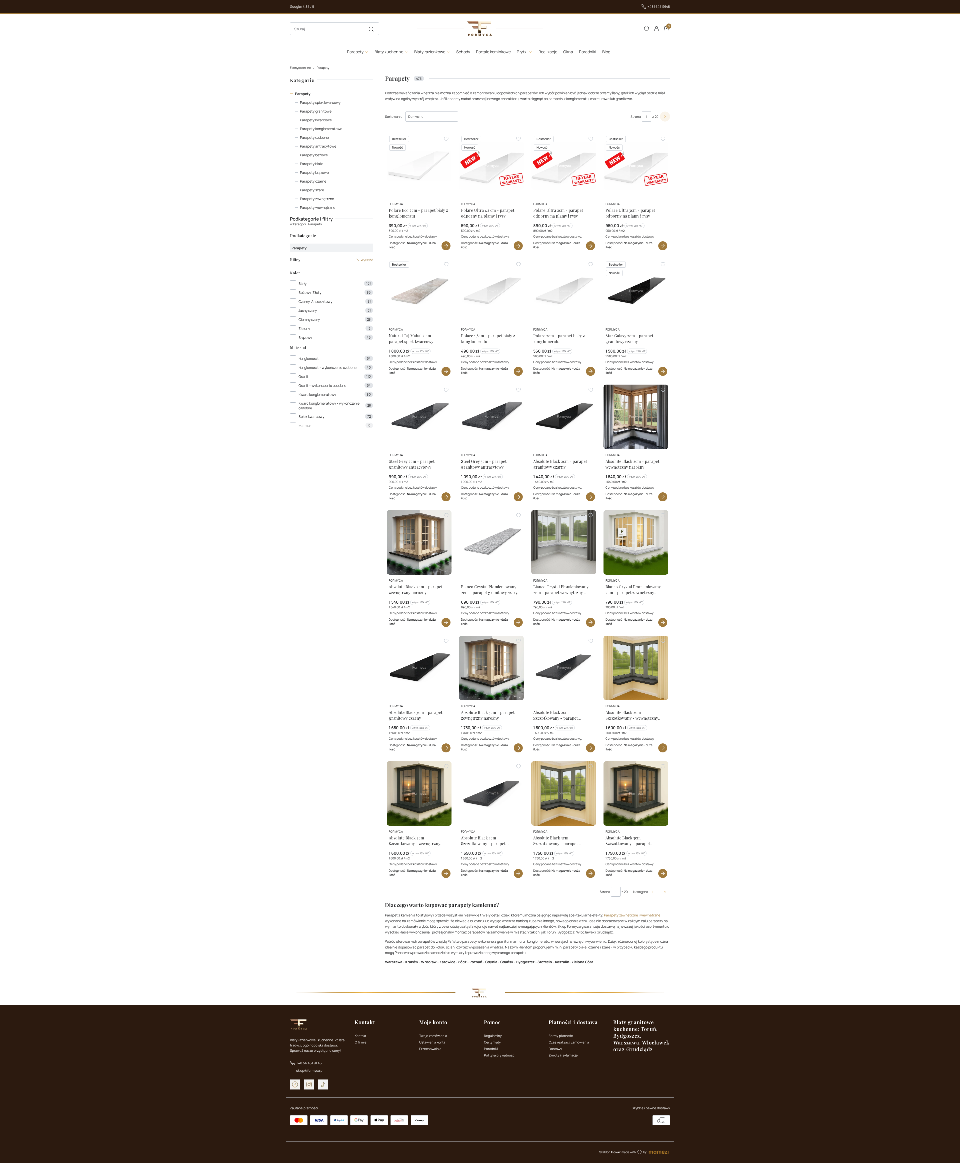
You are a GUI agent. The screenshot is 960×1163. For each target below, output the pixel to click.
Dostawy (555, 1048)
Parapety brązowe (314, 172)
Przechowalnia (430, 1048)
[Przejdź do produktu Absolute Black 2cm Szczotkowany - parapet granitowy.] (563, 668)
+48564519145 (659, 6)
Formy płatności (561, 1035)
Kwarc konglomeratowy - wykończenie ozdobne (329, 405)
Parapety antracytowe (318, 146)
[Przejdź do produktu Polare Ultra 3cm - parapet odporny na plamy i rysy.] (636, 166)
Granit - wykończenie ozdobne (322, 385)
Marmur (304, 425)
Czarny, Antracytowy (315, 301)
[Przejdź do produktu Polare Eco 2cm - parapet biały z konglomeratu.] (419, 166)
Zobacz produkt (446, 245)
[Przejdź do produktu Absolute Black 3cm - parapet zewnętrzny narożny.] (491, 668)
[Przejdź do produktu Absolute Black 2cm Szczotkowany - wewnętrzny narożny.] (636, 668)
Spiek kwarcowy (311, 416)
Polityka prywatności (499, 1055)
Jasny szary (307, 310)
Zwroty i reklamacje (563, 1055)
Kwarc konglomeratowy (317, 394)
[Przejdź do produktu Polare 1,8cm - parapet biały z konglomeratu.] (491, 291)
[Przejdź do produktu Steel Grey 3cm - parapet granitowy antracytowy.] (491, 417)
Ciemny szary (309, 319)
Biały (302, 283)
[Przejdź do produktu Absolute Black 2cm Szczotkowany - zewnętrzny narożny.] (419, 793)
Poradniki (491, 1048)
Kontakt (360, 1035)
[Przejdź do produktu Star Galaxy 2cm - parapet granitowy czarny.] (636, 291)
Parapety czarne (313, 181)
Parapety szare (312, 190)
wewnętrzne (650, 915)
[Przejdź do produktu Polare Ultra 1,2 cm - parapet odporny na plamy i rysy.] (491, 166)
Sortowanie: (394, 116)
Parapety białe (311, 163)
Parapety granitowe (316, 111)
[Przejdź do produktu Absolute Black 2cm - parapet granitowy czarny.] (563, 417)
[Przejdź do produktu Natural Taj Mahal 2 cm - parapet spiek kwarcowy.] (419, 291)
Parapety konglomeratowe (321, 128)
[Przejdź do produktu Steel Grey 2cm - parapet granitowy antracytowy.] (419, 417)
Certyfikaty (492, 1042)
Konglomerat (308, 358)
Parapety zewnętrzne (317, 198)
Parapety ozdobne (314, 137)
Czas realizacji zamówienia (569, 1042)
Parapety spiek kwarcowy (320, 102)
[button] (371, 29)
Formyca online (300, 68)
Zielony (304, 328)
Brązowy (305, 337)
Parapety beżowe (314, 155)
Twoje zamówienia (433, 1035)
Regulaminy (493, 1035)
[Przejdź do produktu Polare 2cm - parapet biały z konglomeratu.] (563, 291)
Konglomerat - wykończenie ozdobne (327, 367)
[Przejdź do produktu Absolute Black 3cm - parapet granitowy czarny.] (419, 668)
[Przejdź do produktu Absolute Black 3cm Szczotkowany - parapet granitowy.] (491, 793)
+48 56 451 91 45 (309, 1063)
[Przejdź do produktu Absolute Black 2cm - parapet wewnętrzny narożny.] (636, 417)
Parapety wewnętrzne (317, 207)
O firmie (360, 1042)
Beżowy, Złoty (309, 292)
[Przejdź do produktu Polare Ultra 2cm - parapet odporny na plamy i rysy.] (563, 166)
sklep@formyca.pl (309, 1070)
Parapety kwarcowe (316, 120)
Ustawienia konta (432, 1042)
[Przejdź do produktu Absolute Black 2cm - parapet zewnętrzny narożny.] (419, 542)
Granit (303, 376)
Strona (635, 116)
